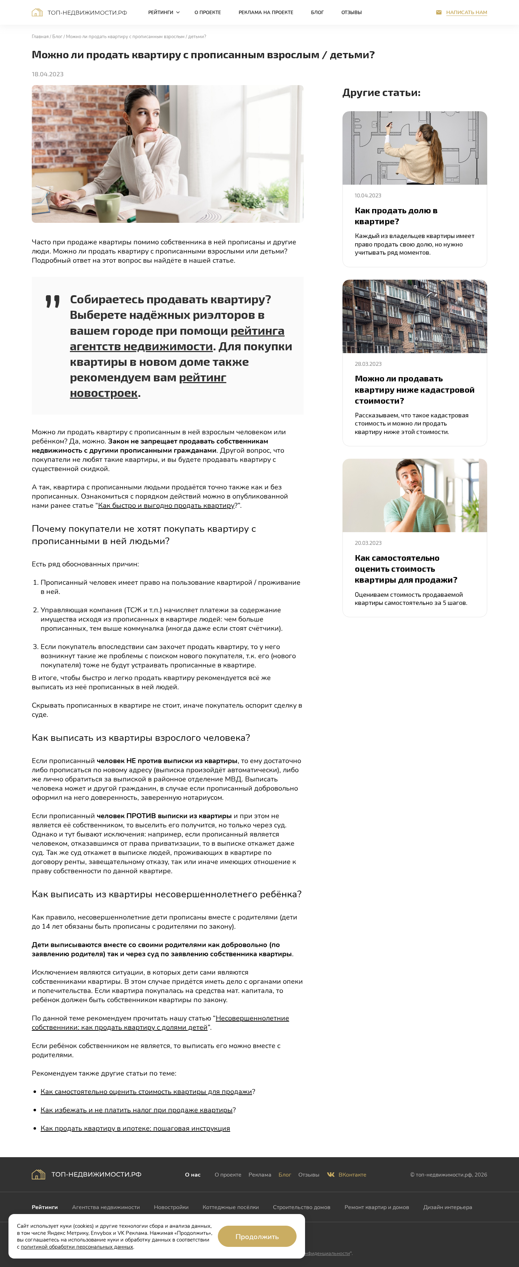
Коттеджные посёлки (231, 1206)
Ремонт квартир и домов (377, 1206)
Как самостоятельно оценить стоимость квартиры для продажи (146, 1091)
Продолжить (257, 1236)
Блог (285, 1174)
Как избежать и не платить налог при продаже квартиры (137, 1109)
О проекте (228, 1174)
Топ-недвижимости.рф (79, 12)
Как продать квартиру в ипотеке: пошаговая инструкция (135, 1128)
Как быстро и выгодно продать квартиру (166, 505)
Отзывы (309, 1174)
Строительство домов (301, 1206)
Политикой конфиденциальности (311, 1253)
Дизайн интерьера (447, 1206)
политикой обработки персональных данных (77, 1246)
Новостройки (171, 1206)
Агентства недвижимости (106, 1206)
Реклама (260, 1174)
